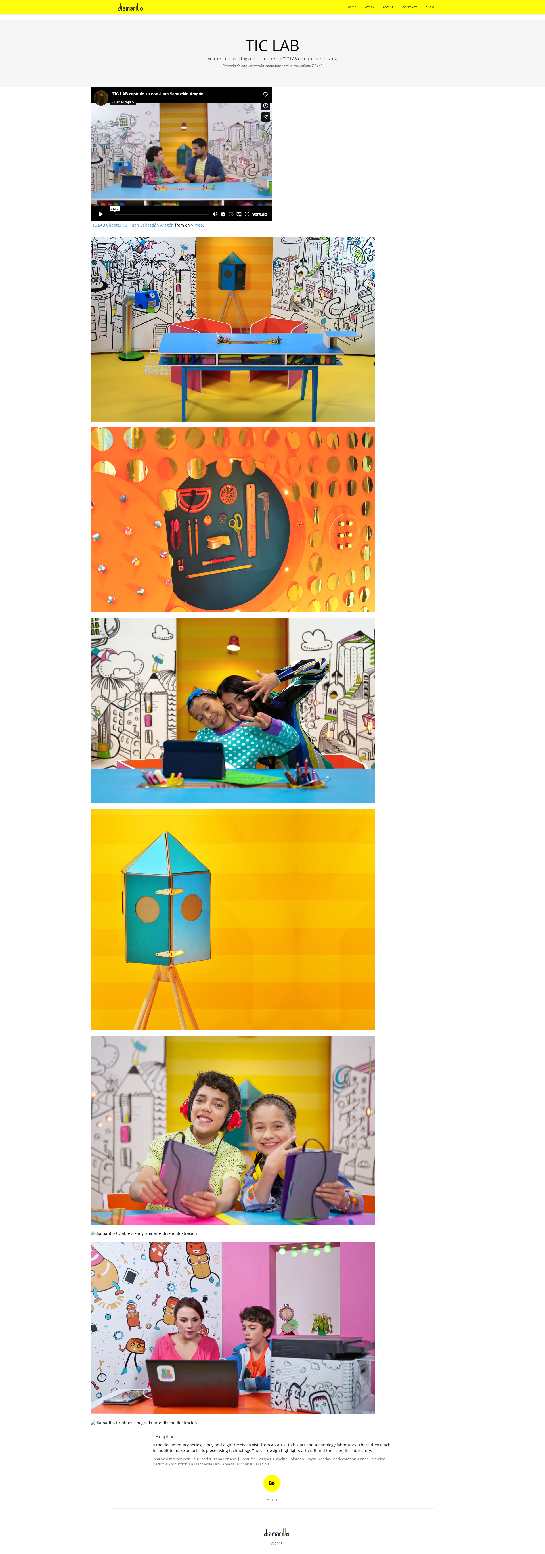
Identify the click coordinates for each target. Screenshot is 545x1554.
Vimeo (197, 225)
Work (369, 7)
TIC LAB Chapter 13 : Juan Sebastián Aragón (132, 225)
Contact (409, 7)
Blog (430, 7)
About (388, 7)
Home (352, 7)
